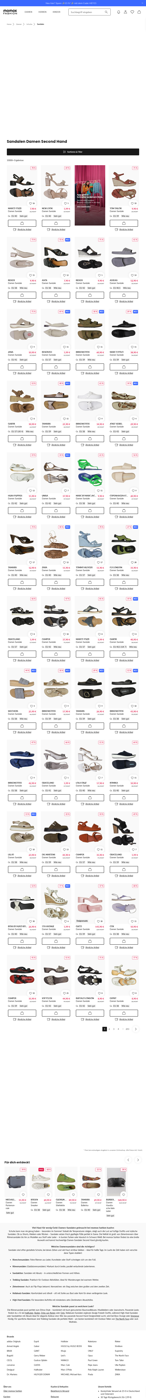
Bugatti (10, 1355)
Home (9, 24)
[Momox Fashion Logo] (10, 12)
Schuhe (29, 24)
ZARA (117, 1374)
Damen (19, 24)
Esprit (36, 1341)
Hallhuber (29, 1313)
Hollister (64, 1341)
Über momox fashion (12, 1391)
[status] (73, 158)
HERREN (42, 12)
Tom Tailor (119, 1360)
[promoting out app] (90, 195)
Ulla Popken (120, 1365)
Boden (37, 1313)
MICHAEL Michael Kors (71, 1374)
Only (63, 1313)
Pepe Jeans (93, 1365)
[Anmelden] (125, 12)
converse (11, 1365)
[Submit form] (106, 12)
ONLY (90, 1351)
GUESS (37, 1365)
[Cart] (139, 12)
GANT (36, 1351)
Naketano (92, 1341)
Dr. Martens (12, 1374)
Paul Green (93, 1360)
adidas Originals (14, 1341)
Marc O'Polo (66, 1369)
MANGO (65, 1360)
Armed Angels (13, 1346)
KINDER (56, 12)
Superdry (119, 1351)
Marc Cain (65, 1365)
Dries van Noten (48, 1313)
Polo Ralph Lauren (96, 1369)
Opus (90, 1355)
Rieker (117, 1341)
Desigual (10, 1369)
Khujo (63, 1351)
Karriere (6, 1396)
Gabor (36, 1346)
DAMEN (28, 12)
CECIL (9, 1360)
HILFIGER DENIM (42, 1374)
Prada (90, 1374)
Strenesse (135, 1316)
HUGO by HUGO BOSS (71, 1346)
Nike (90, 1346)
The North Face (122, 1319)
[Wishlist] (132, 12)
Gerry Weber (39, 1355)
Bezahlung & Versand (60, 1391)
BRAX (9, 1351)
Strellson (118, 1346)
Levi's (63, 1355)
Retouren (55, 1396)
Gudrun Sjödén (40, 1360)
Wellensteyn (120, 1369)
